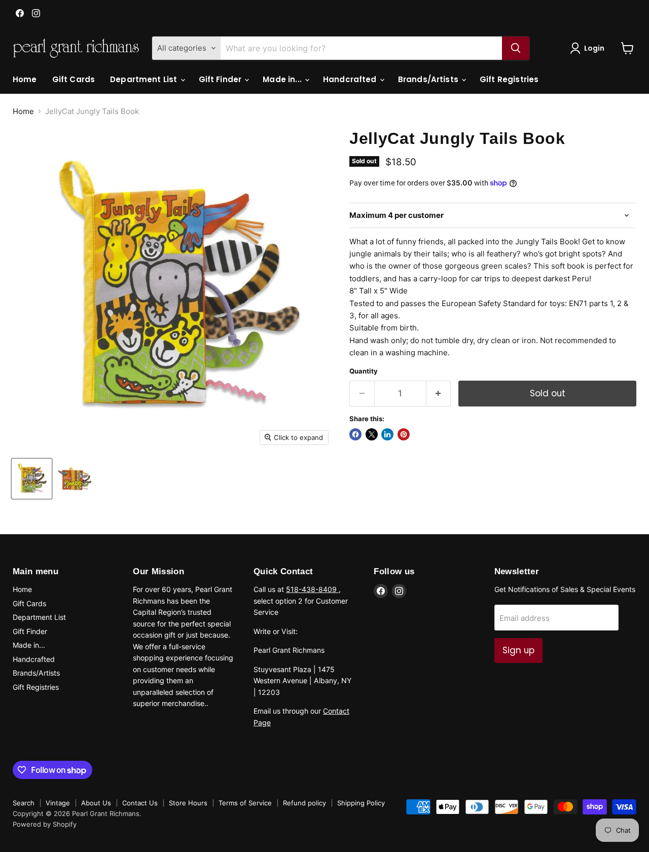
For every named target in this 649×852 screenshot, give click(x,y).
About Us (96, 803)
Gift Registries (509, 79)
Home (25, 79)
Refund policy (304, 803)
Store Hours (188, 803)
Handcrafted (351, 79)
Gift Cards (73, 79)
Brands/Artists (429, 79)
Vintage (58, 803)
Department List (144, 79)
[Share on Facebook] (355, 434)
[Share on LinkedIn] (387, 434)
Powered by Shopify (45, 824)
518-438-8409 (312, 589)
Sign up (518, 650)
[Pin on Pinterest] (404, 434)
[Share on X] (372, 434)
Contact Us (140, 803)
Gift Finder (221, 79)
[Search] (515, 48)
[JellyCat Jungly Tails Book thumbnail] (32, 479)
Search (23, 803)
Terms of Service (245, 803)
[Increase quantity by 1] (438, 393)
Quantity (363, 371)
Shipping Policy (361, 803)
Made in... (283, 79)
